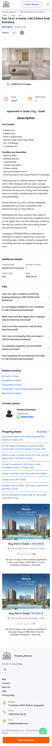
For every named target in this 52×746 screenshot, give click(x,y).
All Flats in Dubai (10, 376)
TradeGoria (22, 413)
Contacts (6, 683)
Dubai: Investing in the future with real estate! (24, 473)
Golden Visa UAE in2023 (14, 479)
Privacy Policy (8, 695)
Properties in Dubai (11, 380)
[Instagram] (5, 670)
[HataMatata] (7, 656)
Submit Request (32, 4)
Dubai (42, 548)
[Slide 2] (18, 86)
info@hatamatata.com (18, 723)
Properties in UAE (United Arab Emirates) (22, 389)
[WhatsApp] (43, 731)
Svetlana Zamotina (26, 409)
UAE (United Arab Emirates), (24, 548)
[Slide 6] (31, 86)
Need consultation (26, 740)
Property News (11, 431)
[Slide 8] (37, 86)
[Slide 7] (34, 86)
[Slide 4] (24, 86)
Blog (4, 679)
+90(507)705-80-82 (17, 714)
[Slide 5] (27, 86)
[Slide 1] (15, 86)
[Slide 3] (21, 86)
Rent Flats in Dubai (11, 393)
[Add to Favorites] (22, 32)
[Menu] (48, 4)
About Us (6, 687)
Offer (4, 691)
